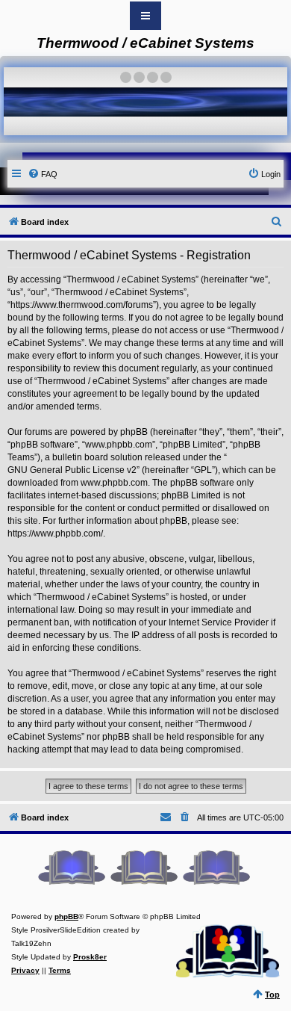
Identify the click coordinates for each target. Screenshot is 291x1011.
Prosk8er (90, 957)
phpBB (66, 916)
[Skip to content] (145, 15)
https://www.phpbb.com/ (55, 533)
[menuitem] (42, 174)
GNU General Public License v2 (72, 470)
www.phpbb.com (114, 482)
